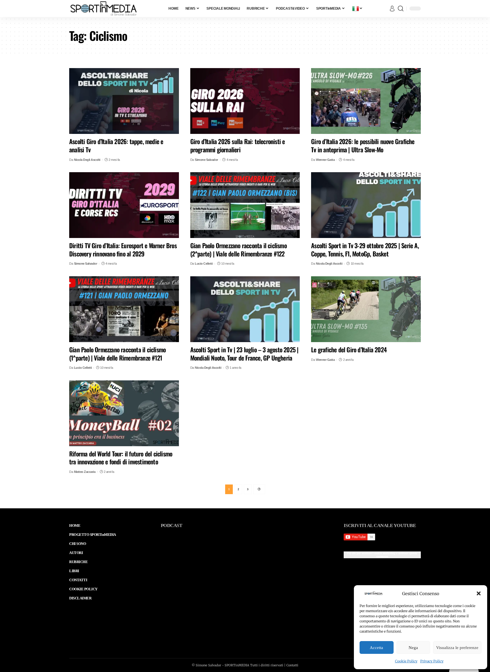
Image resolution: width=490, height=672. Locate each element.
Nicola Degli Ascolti (87, 159)
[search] (401, 8)
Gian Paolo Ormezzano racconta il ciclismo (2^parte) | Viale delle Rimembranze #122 (238, 249)
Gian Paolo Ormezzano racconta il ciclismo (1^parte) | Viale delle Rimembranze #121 (117, 353)
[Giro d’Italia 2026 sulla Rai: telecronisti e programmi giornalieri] (245, 101)
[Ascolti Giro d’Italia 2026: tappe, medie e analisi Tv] (124, 101)
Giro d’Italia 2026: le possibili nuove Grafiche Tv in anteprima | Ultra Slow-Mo (362, 145)
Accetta (376, 647)
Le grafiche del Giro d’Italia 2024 (348, 349)
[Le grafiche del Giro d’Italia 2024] (366, 309)
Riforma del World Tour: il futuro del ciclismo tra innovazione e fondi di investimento (120, 457)
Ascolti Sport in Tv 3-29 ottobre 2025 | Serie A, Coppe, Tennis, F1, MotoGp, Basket (365, 249)
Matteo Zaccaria (85, 471)
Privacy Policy (431, 661)
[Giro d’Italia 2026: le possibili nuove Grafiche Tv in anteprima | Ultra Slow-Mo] (366, 101)
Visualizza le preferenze (457, 647)
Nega (413, 647)
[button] (478, 593)
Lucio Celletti (204, 263)
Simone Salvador (206, 159)
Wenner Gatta (325, 159)
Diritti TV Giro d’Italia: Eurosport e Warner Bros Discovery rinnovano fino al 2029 (123, 249)
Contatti (292, 665)
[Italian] (357, 8)
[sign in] (392, 8)
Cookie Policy (406, 661)
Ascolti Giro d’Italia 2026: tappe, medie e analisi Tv (116, 145)
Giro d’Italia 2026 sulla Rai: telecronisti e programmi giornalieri (237, 145)
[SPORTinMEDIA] (103, 8)
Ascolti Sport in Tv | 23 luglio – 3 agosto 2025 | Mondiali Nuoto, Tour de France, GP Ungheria (244, 353)
